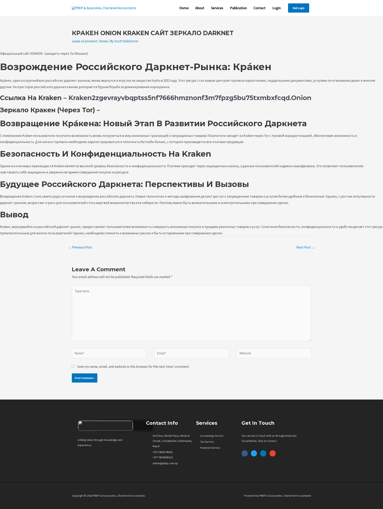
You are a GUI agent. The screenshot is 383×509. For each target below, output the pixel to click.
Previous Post (80, 247)
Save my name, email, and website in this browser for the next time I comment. (133, 366)
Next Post (305, 247)
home (104, 41)
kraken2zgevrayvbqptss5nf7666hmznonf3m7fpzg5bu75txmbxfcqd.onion (189, 98)
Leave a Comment (84, 41)
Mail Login (298, 8)
